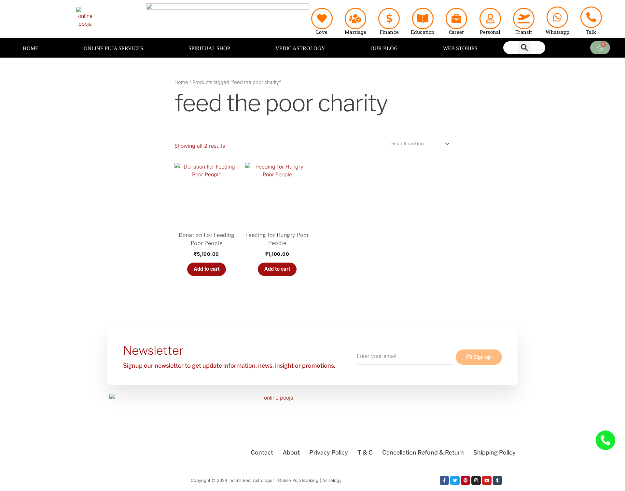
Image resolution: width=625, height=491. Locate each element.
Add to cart (206, 269)
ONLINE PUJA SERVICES (113, 48)
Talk (591, 32)
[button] (524, 47)
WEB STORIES (460, 48)
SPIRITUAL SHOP (209, 48)
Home (181, 82)
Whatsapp (558, 32)
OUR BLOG (384, 48)
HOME (30, 48)
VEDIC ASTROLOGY (300, 48)
